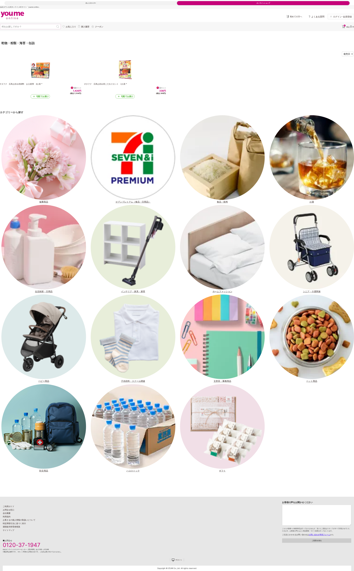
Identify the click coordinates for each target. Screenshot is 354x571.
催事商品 (43, 201)
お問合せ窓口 (8, 510)
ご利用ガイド (8, 506)
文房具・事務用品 (222, 381)
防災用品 (43, 470)
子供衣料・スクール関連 (133, 381)
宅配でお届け (42, 96)
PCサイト (179, 560)
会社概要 (7, 513)
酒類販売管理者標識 (11, 526)
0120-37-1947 (21, 545)
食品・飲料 (222, 201)
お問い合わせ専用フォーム (319, 535)
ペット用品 (311, 381)
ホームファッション (222, 291)
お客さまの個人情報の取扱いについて (19, 520)
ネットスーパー (90, 3)
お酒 (311, 201)
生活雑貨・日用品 (44, 291)
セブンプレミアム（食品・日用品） (133, 201)
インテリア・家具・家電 (133, 291)
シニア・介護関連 (312, 291)
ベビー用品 (43, 381)
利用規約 (7, 516)
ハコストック (133, 470)
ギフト (222, 470)
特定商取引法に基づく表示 (14, 523)
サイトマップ (8, 530)
